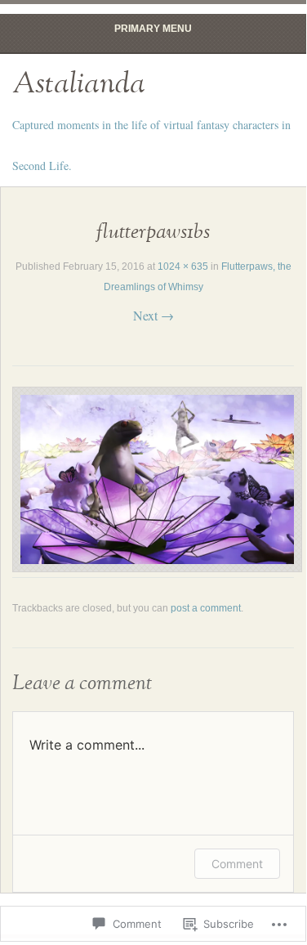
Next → (153, 315)
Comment (237, 864)
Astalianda (78, 84)
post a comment (206, 608)
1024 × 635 (183, 266)
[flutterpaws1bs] (157, 567)
